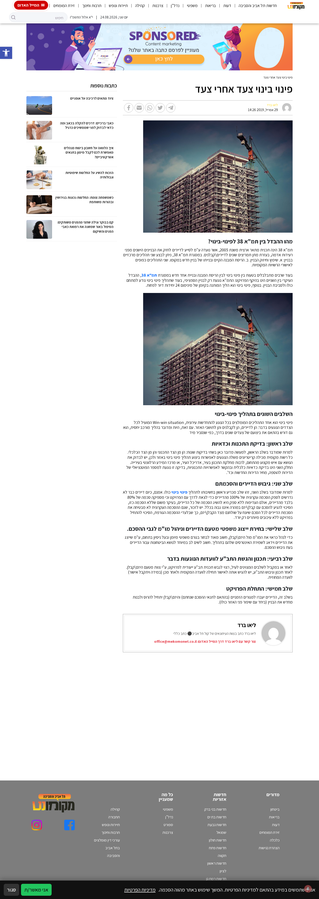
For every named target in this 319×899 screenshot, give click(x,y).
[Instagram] (36, 825)
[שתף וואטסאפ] (149, 107)
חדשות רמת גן (216, 878)
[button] (6, 53)
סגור (11, 889)
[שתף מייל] (139, 107)
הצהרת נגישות (269, 847)
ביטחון (275, 809)
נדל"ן (175, 5)
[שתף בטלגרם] (170, 107)
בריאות (210, 5)
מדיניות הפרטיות (140, 889)
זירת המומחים (64, 5)
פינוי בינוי (179, 492)
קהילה (140, 5)
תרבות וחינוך (91, 5)
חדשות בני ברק (215, 809)
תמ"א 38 (149, 275)
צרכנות (157, 5)
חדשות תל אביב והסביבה (258, 5)
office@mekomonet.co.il (175, 641)
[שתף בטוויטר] (160, 107)
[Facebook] (69, 825)
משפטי (192, 5)
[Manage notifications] (308, 888)
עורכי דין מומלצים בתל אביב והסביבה (107, 848)
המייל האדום (28, 5)
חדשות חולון (217, 840)
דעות (227, 5)
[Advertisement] (203, 710)
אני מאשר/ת (36, 889)
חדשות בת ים (216, 817)
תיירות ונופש (118, 5)
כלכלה (275, 840)
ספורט (168, 824)
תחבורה (114, 817)
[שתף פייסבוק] (128, 107)
